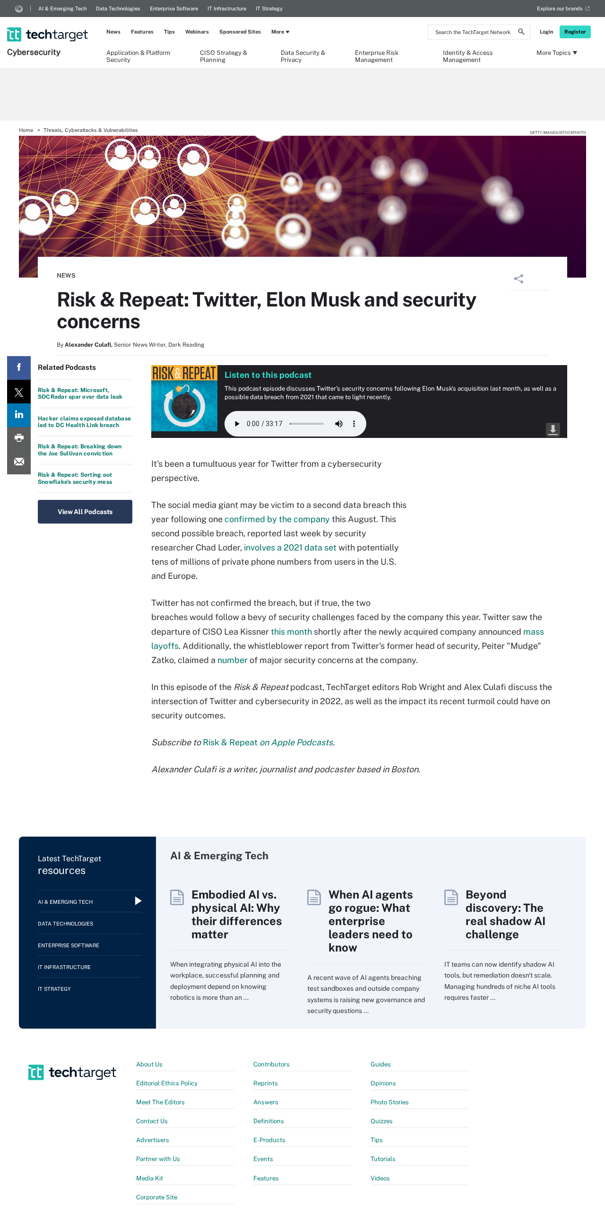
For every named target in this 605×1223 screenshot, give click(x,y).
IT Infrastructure (226, 8)
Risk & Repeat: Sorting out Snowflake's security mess (75, 478)
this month (291, 632)
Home (26, 130)
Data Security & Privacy (303, 55)
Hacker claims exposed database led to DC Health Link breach (84, 421)
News (113, 32)
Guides (381, 1064)
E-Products (269, 1140)
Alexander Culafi (88, 344)
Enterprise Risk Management (376, 55)
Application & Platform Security (138, 55)
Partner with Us (158, 1158)
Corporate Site (156, 1197)
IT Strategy (269, 8)
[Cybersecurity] (48, 22)
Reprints (265, 1083)
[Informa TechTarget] (19, 8)
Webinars (197, 32)
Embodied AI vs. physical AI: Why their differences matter (236, 914)
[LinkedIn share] (19, 415)
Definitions (268, 1121)
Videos (380, 1178)
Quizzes (382, 1121)
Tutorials (383, 1158)
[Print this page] (19, 439)
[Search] (521, 33)
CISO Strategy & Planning (223, 55)
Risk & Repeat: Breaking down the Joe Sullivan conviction (80, 449)
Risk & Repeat (268, 742)
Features (142, 32)
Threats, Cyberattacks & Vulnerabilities (90, 130)
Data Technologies (118, 8)
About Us (149, 1064)
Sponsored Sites (240, 32)
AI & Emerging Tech (62, 8)
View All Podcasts (85, 511)
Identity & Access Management (468, 55)
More (277, 32)
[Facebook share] (19, 368)
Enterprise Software (174, 8)
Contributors (271, 1064)
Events (263, 1158)
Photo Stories (390, 1102)
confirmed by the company (277, 519)
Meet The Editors (160, 1102)
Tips (169, 32)
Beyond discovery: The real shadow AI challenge (505, 914)
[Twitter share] (19, 391)
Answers (265, 1102)
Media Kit (149, 1178)
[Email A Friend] (19, 462)
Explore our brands (560, 8)
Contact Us (152, 1121)
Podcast (553, 430)
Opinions (383, 1083)
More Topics (553, 52)
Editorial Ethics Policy (167, 1083)
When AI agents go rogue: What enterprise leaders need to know (370, 921)
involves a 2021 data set (290, 547)
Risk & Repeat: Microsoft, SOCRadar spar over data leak (80, 393)
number (232, 660)
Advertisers (152, 1140)
